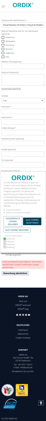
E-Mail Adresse (8, 128)
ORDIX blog (23, 309)
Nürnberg (9, 45)
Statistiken (10, 244)
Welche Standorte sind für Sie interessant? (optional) (19, 32)
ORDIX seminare (23, 305)
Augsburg (9, 53)
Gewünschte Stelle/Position (14, 20)
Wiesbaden (10, 41)
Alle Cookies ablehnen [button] (17, 230)
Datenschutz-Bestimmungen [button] (18, 212)
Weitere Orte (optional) (11, 61)
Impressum (23, 330)
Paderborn (10, 37)
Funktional (10, 239)
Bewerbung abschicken (15, 273)
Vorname (6, 106)
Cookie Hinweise (23, 337)
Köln (7, 57)
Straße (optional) (8, 149)
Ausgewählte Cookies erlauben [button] (13, 221)
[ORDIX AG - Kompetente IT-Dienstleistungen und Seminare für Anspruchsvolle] (23, 5)
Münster (9, 49)
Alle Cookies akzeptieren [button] (32, 221)
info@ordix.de (26, 367)
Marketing (10, 247)
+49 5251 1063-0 (24, 364)
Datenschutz (23, 334)
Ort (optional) (7, 160)
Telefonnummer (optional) (12, 138)
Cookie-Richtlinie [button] (13, 209)
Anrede (4, 96)
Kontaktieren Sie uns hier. (23, 371)
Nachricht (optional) (10, 72)
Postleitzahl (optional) (10, 171)
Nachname (7, 117)
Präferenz (10, 242)
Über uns (23, 301)
